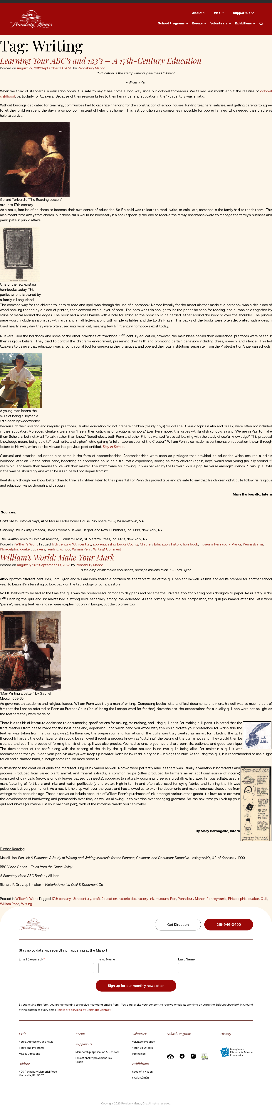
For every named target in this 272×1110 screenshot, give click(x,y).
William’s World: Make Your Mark (57, 557)
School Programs (171, 23)
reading (52, 549)
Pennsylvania (253, 544)
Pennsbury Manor (91, 68)
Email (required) (32, 959)
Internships (139, 1053)
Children (146, 544)
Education (161, 544)
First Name (106, 959)
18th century (81, 544)
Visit (217, 13)
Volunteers (219, 23)
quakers (39, 549)
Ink (152, 899)
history (176, 544)
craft (96, 899)
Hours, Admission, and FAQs (36, 1041)
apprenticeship (104, 544)
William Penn (81, 549)
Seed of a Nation (142, 1071)
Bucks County (127, 544)
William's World (26, 544)
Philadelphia (9, 549)
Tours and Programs (31, 1047)
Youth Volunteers (142, 1047)
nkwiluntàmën (140, 1077)
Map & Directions (29, 1053)
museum (206, 544)
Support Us (241, 13)
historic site (127, 899)
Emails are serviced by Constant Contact (84, 1009)
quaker (25, 549)
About (197, 13)
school (65, 549)
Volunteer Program (143, 1041)
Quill (264, 899)
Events (197, 23)
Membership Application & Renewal (97, 1052)
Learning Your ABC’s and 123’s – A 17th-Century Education (101, 60)
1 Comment (112, 549)
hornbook (190, 544)
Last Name (186, 959)
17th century (61, 544)
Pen (173, 899)
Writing (98, 549)
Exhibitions (243, 23)
